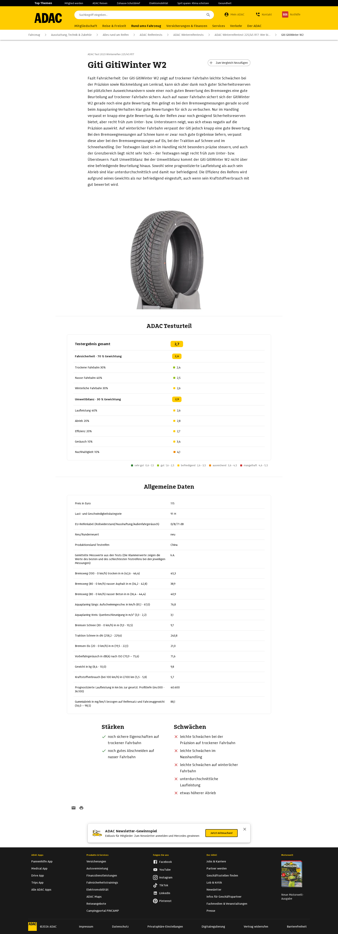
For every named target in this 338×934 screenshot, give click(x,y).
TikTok (163, 885)
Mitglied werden (74, 3)
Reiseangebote (96, 903)
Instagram (166, 877)
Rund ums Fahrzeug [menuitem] (146, 26)
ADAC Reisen (100, 3)
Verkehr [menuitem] (236, 26)
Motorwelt (287, 855)
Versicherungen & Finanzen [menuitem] (186, 26)
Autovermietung (97, 868)
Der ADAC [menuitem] (254, 26)
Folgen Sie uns (161, 855)
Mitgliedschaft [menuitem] (85, 26)
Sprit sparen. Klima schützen (193, 3)
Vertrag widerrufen (256, 926)
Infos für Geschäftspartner (224, 896)
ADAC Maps (94, 896)
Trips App (37, 882)
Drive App (37, 875)
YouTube (165, 869)
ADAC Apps (37, 855)
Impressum (86, 926)
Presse (211, 910)
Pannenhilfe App (41, 861)
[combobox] (144, 15)
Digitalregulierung (213, 926)
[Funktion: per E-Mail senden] (73, 808)
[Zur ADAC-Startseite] (48, 18)
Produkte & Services (97, 855)
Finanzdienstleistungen (101, 875)
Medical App (39, 868)
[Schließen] (244, 829)
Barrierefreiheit (297, 926)
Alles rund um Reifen (116, 35)
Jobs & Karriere (216, 861)
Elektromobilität (158, 3)
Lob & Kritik (214, 882)
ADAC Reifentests (151, 35)
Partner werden (217, 868)
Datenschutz (120, 926)
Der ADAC (212, 855)
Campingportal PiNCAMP (102, 910)
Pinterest (165, 901)
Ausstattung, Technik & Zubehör (71, 35)
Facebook (165, 862)
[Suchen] (208, 15)
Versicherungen (96, 861)
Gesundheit (224, 3)
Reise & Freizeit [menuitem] (114, 26)
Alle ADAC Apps (41, 889)
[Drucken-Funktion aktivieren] (81, 808)
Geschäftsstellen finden (222, 875)
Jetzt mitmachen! (221, 833)
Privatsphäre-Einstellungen (165, 926)
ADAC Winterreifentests (188, 35)
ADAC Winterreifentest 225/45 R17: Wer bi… (242, 35)
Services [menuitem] (218, 26)
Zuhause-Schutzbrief (128, 3)
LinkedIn (164, 893)
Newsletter (214, 889)
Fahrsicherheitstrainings (102, 882)
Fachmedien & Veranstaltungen (227, 903)
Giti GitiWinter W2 (292, 35)
